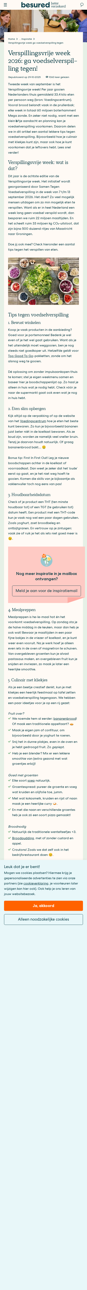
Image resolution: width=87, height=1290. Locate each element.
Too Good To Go (20, 356)
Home (12, 39)
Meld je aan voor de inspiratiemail (46, 590)
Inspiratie (27, 39)
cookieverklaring (35, 883)
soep (31, 780)
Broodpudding (23, 838)
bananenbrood (64, 718)
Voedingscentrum (33, 421)
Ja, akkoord (43, 905)
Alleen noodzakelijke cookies (43, 919)
